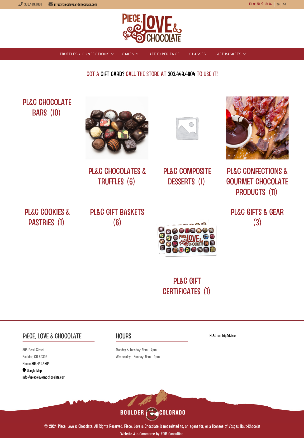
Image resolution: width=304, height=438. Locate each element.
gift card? (112, 73)
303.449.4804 (181, 73)
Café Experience (163, 54)
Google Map (34, 371)
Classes (197, 54)
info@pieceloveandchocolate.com (75, 4)
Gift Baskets (228, 54)
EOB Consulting (172, 434)
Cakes (128, 54)
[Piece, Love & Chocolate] (152, 28)
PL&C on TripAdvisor (222, 336)
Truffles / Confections (84, 54)
